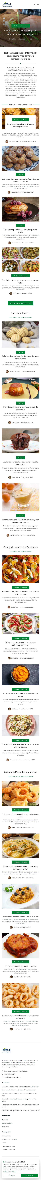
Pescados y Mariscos (20, 810)
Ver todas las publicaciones (20, 317)
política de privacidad (9, 1171)
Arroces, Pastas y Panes (9, 1139)
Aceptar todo (29, 1175)
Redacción (6, 1116)
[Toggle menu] (38, 4)
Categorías (6, 1132)
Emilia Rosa (5, 1126)
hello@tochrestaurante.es (12, 1077)
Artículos (5, 1082)
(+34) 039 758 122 (9, 1074)
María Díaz (5, 1120)
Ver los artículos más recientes (20, 303)
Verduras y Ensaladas (20, 26)
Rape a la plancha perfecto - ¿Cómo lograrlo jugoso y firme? (20, 1110)
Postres (20, 174)
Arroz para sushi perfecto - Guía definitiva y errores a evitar (20, 1086)
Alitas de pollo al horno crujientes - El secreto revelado (19, 1090)
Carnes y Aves (6, 1136)
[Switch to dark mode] (34, 4)
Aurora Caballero (7, 1123)
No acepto (12, 1175)
